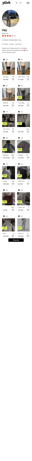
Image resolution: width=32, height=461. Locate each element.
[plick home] (7, 3)
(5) (15, 36)
